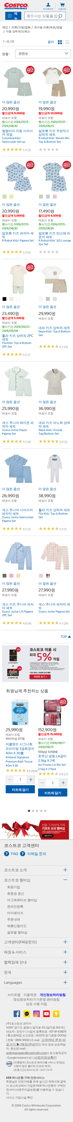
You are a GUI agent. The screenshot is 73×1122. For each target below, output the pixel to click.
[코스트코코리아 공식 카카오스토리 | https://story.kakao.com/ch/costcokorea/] (56, 1015)
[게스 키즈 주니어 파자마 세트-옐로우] (18, 576)
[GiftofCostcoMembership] (35, 837)
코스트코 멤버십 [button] (17, 880)
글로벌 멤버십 (17, 932)
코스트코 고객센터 (21, 845)
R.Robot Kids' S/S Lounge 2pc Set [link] (55, 242)
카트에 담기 (20, 790)
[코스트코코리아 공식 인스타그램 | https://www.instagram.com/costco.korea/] (37, 1015)
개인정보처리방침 (53, 995)
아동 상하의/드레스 (18, 31)
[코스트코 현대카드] (35, 680)
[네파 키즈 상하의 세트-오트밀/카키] (55, 299)
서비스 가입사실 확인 (19, 1097)
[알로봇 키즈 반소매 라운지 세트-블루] (48, 196)
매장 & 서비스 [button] (15, 952)
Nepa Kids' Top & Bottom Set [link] (54, 333)
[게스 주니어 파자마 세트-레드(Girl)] (48, 576)
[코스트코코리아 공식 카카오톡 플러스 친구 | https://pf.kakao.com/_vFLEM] (27, 1015)
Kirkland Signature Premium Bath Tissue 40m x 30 (19, 761)
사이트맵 (14, 995)
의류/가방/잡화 (21, 27)
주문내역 (13, 919)
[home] (16, 6)
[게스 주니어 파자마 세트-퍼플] (41, 576)
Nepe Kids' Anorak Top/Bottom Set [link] (50, 431)
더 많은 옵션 (11, 102)
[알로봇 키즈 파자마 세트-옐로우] (11, 196)
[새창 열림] (10, 1065)
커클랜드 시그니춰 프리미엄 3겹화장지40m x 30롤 (20, 748)
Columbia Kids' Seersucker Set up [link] (13, 140)
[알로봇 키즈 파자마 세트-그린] (4, 196)
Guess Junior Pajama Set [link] (54, 611)
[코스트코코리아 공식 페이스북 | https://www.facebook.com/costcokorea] (17, 1015)
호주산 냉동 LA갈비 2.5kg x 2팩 (52, 758)
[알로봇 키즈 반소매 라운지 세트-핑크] (55, 196)
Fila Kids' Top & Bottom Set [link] (53, 515)
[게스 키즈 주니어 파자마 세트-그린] (4, 576)
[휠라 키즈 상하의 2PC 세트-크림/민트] (11, 299)
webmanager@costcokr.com (26, 1053)
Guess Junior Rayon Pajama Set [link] (14, 431)
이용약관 (30, 995)
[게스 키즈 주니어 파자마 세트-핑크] (11, 576)
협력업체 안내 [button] (15, 962)
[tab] (36, 869)
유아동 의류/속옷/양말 (48, 27)
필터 (51, 42)
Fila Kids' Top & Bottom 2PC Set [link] (16, 344)
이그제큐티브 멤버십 (22, 900)
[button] (61, 16)
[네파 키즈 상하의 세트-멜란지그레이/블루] (48, 299)
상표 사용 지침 (36, 1004)
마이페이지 (15, 913)
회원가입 (13, 887)
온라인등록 (15, 906)
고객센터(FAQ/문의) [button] (20, 942)
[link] (18, 96)
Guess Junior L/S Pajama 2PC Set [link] (17, 613)
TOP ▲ (65, 637)
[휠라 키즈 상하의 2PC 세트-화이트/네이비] (18, 299)
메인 (5, 27)
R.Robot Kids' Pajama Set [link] (18, 240)
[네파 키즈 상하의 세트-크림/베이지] (41, 299)
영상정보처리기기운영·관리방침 (36, 999)
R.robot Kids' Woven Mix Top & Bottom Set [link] (54, 140)
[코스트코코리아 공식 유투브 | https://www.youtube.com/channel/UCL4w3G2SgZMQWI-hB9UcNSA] (46, 1015)
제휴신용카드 (17, 926)
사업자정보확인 (45, 1057)
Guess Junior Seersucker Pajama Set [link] (18, 519)
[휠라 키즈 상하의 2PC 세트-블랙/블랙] (4, 299)
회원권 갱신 (15, 893)
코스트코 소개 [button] (15, 870)
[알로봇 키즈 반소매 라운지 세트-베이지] (41, 196)
